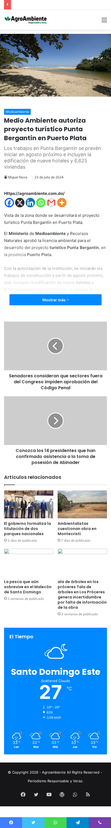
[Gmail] (51, 202)
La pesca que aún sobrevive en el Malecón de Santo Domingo (27, 587)
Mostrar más (54, 299)
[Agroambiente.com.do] (25, 20)
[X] (20, 202)
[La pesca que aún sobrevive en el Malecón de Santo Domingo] (28, 563)
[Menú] (104, 22)
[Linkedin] (30, 202)
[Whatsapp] (41, 202)
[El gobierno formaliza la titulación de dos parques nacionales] (28, 504)
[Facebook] (9, 202)
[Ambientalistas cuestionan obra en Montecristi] (82, 504)
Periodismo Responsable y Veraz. (56, 781)
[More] (62, 202)
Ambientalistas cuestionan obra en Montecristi (77, 528)
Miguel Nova (17, 177)
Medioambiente (17, 112)
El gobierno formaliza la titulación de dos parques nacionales (27, 528)
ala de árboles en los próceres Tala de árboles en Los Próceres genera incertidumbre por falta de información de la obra (82, 594)
